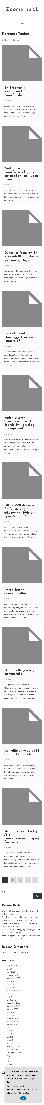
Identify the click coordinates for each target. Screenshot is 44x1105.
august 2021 (12, 1055)
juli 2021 (10, 1058)
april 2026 (11, 972)
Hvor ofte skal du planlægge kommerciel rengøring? (20, 337)
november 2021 (13, 1046)
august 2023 (12, 1012)
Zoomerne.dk (22, 9)
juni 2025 (10, 987)
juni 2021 (10, 1062)
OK (23, 1098)
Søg (3, 891)
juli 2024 (10, 994)
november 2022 (13, 1024)
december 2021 (13, 1043)
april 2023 (11, 1015)
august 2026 (12, 966)
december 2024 (13, 990)
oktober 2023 (12, 1009)
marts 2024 (12, 1000)
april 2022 (11, 1034)
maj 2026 (11, 969)
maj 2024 (11, 997)
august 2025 (12, 981)
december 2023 (13, 1003)
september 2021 (14, 1052)
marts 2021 (12, 1065)
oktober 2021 (12, 1049)
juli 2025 (10, 984)
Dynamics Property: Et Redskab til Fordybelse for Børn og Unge (21, 256)
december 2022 (13, 1021)
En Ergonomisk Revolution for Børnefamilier (15, 91)
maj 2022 (11, 1031)
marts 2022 (12, 1037)
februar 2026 (12, 975)
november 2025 (13, 978)
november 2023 (13, 1006)
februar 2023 (12, 1018)
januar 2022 (12, 1040)
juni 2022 (10, 1027)
